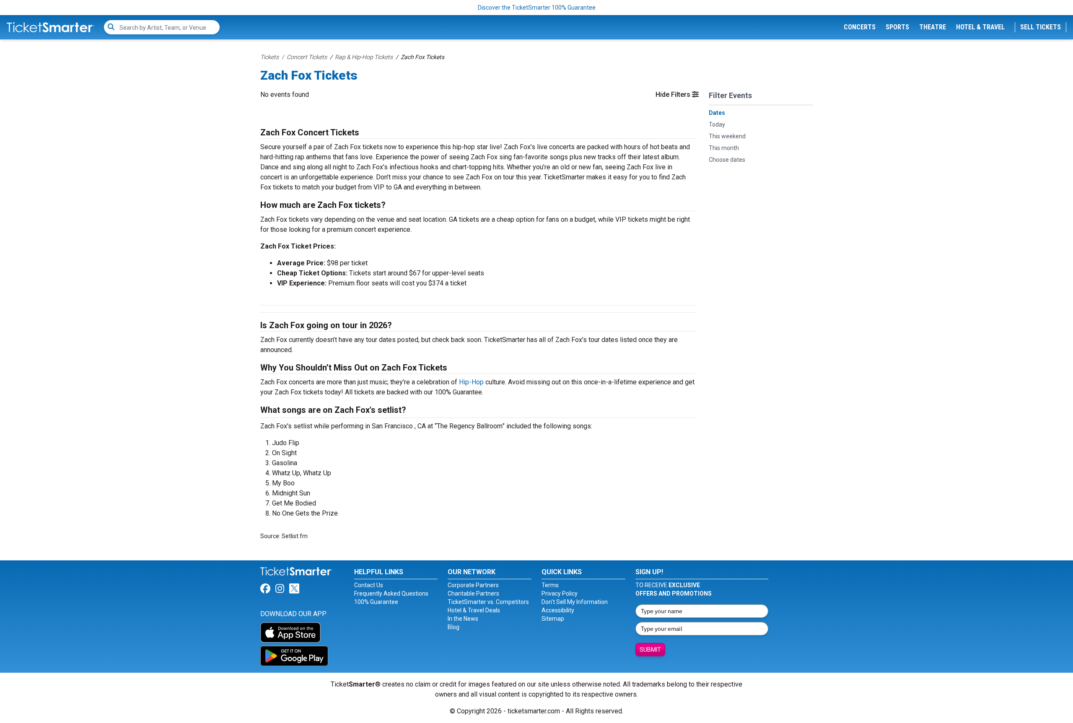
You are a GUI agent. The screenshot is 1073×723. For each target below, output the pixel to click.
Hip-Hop (471, 382)
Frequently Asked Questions (391, 593)
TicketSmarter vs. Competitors (488, 602)
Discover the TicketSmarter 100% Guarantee (537, 7)
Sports (897, 27)
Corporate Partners (473, 585)
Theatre (932, 27)
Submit (650, 649)
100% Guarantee (376, 602)
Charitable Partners (473, 593)
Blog (453, 627)
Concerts (860, 27)
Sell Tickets (1040, 27)
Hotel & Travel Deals (474, 610)
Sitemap (553, 618)
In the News (463, 618)
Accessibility (558, 610)
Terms (550, 585)
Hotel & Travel (980, 27)
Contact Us (368, 585)
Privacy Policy (560, 593)
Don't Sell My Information (575, 602)
